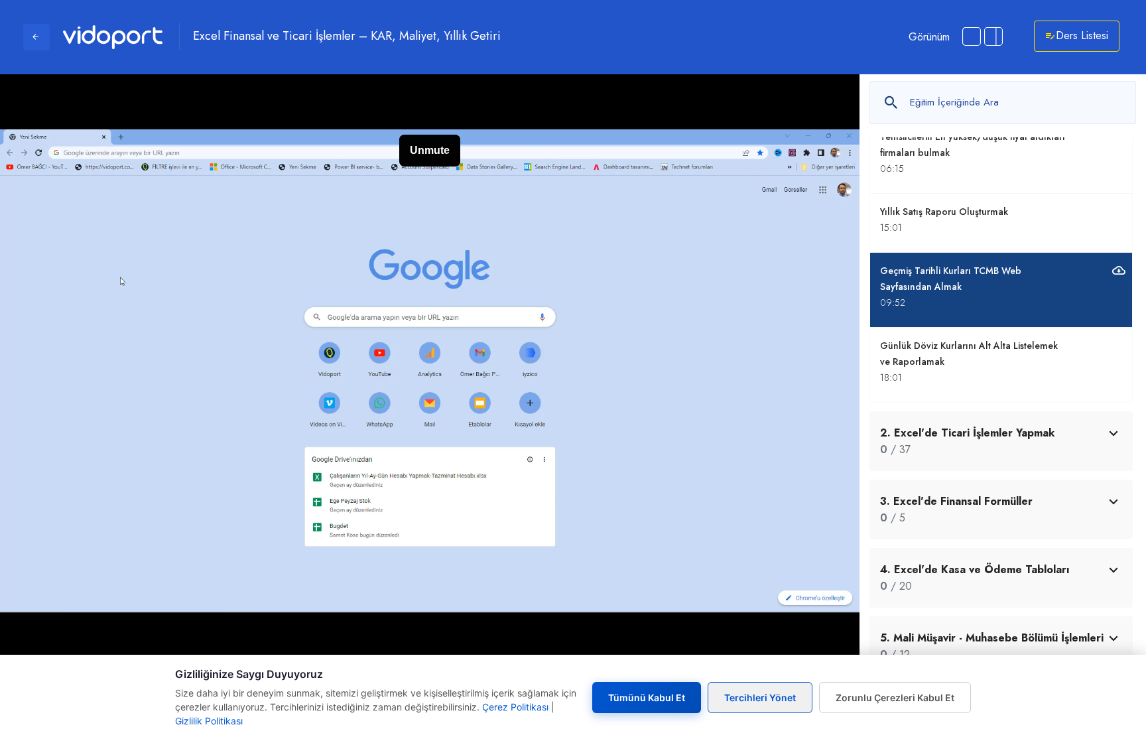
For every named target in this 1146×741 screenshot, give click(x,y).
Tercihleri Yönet (760, 697)
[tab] (1001, 441)
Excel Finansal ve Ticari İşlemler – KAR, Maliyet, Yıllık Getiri (347, 36)
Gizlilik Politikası (209, 720)
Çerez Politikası (515, 706)
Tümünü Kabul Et (646, 697)
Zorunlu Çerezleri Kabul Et (895, 697)
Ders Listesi (1082, 35)
